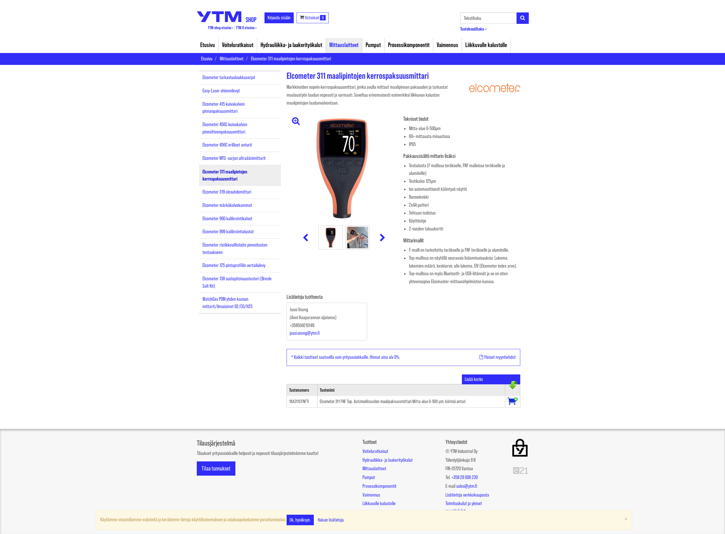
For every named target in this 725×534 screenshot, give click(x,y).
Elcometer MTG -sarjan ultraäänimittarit (234, 158)
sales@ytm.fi (466, 486)
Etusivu (207, 44)
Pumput (373, 44)
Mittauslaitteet (344, 44)
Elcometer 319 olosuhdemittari (226, 192)
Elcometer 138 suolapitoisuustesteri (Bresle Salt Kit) (237, 282)
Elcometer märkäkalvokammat (227, 205)
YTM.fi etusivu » (246, 27)
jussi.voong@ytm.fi (305, 333)
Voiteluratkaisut (237, 44)
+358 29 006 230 (464, 477)
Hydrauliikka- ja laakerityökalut (291, 44)
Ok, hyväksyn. (300, 520)
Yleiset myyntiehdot (499, 357)
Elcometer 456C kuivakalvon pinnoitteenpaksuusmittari (224, 128)
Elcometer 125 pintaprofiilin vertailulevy (233, 265)
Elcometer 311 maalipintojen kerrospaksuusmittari (291, 59)
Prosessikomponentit (409, 44)
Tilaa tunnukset (216, 468)
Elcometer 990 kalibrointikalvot (227, 218)
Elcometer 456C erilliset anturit (227, 145)
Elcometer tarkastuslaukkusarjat (228, 77)
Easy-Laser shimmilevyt (221, 91)
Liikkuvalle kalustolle (486, 44)
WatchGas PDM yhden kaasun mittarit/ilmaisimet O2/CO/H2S (227, 302)
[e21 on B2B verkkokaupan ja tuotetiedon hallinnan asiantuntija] (520, 470)
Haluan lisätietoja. (331, 520)
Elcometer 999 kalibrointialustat (228, 231)
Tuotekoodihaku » (473, 28)
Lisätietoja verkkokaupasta (467, 495)
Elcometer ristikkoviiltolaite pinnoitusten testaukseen (234, 248)
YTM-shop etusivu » (220, 27)
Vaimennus (447, 44)
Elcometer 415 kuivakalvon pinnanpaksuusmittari (223, 107)
